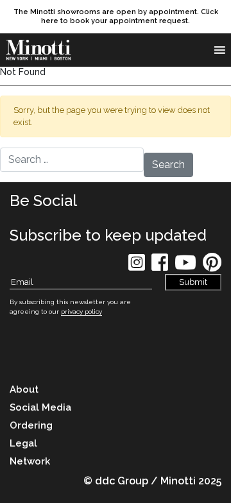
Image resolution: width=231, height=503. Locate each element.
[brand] (41, 50)
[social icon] (136, 266)
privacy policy (81, 311)
